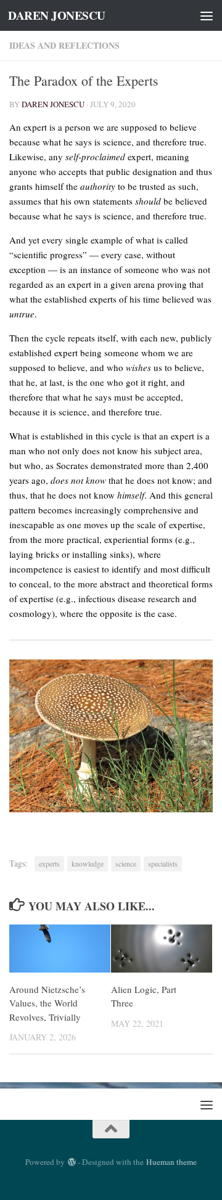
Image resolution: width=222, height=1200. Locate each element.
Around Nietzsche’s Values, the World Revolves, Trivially (47, 1003)
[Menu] (206, 15)
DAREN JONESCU (56, 15)
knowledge (88, 863)
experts (49, 863)
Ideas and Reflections (64, 45)
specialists (163, 863)
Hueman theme (171, 1161)
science (125, 863)
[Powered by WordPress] (71, 1162)
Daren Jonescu (53, 104)
